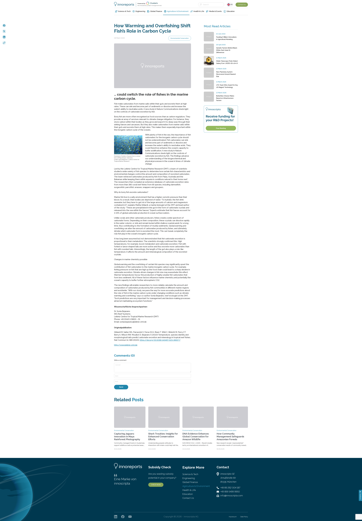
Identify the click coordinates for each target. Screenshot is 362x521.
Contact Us (242, 4)
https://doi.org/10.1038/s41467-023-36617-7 (160, 340)
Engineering (188, 478)
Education (187, 494)
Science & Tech (190, 474)
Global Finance (190, 482)
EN (231, 4)
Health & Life (189, 490)
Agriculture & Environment (196, 486)
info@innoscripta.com (231, 495)
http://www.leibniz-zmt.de (125, 345)
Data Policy (244, 517)
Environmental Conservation (180, 38)
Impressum (233, 517)
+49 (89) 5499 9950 (230, 491)
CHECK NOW (156, 485)
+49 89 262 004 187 (230, 487)
